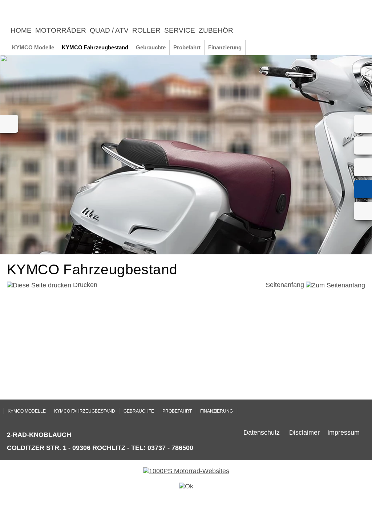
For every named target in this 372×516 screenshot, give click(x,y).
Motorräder (60, 30)
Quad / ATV (109, 30)
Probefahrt (187, 47)
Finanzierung (225, 47)
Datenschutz (261, 432)
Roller (146, 30)
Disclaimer (304, 432)
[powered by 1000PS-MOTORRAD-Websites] (186, 471)
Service (179, 30)
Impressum (343, 432)
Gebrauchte (151, 47)
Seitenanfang (286, 284)
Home (21, 30)
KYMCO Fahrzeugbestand (95, 47)
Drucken (84, 284)
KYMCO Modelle (33, 47)
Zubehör (216, 30)
